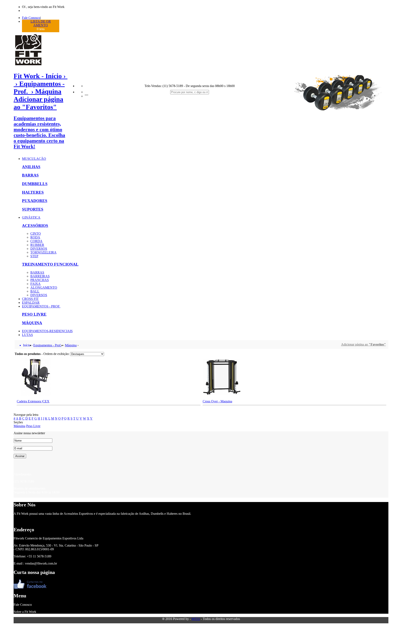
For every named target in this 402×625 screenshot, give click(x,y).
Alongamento (43, 287)
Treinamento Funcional (50, 264)
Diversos (38, 248)
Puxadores (34, 201)
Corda (36, 241)
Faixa (35, 284)
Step (34, 256)
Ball (34, 291)
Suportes (32, 209)
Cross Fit (30, 299)
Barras (30, 175)
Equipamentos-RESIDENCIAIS (47, 331)
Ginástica (31, 217)
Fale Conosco (31, 17)
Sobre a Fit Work (25, 611)
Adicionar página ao (363, 344)
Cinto (35, 233)
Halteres (33, 192)
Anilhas (31, 167)
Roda (35, 237)
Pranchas (39, 280)
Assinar (19, 456)
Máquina (32, 323)
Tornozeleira (43, 252)
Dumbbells (35, 184)
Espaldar (31, 302)
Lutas (27, 335)
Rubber (37, 245)
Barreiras (40, 276)
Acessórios (35, 225)
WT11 (196, 619)
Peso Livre (34, 314)
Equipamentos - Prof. (41, 306)
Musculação (34, 158)
